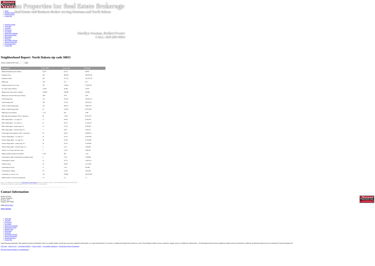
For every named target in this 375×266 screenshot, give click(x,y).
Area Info (8, 220)
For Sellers (8, 224)
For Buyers (8, 222)
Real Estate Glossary (11, 40)
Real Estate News (10, 44)
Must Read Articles (11, 227)
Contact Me (8, 46)
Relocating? (8, 231)
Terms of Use (12, 246)
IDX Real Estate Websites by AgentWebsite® (15, 249)
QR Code (4, 246)
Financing (8, 38)
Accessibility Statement (50, 246)
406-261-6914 (8, 205)
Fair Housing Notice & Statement (69, 246)
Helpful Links (9, 229)
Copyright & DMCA (24, 246)
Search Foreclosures (11, 42)
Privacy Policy (36, 246)
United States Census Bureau (29, 182)
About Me (8, 219)
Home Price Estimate (11, 226)
